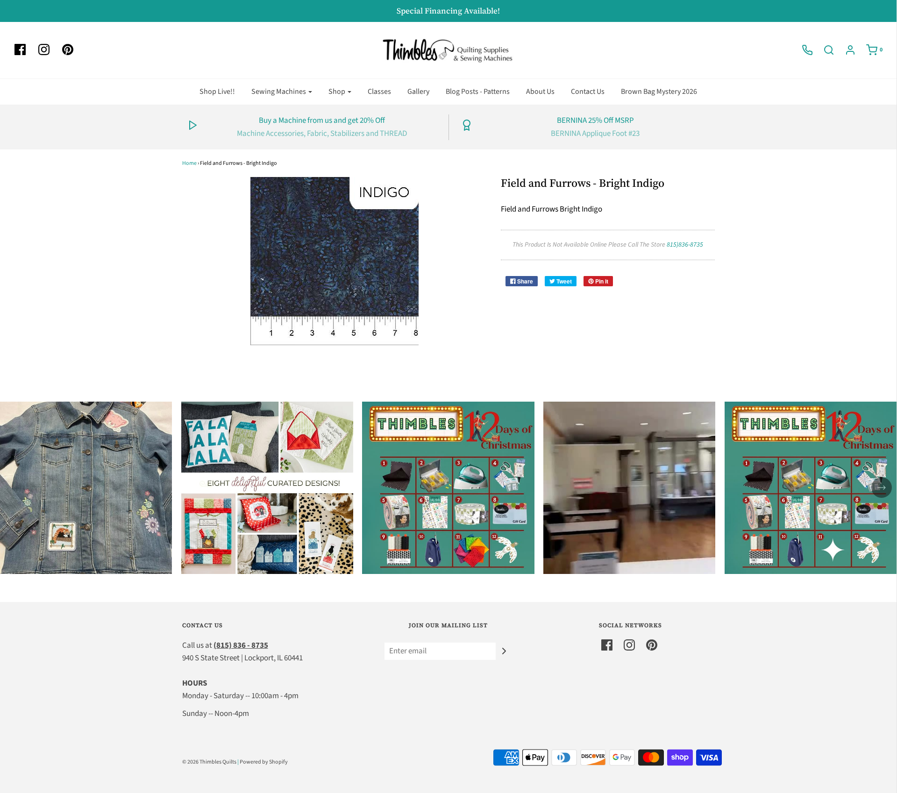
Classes (379, 91)
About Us (540, 91)
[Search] (824, 50)
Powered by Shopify (264, 762)
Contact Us (588, 91)
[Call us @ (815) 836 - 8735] (802, 50)
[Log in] (845, 50)
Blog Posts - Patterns (478, 91)
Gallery (418, 91)
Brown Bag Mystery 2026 (659, 91)
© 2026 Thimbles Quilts (209, 762)
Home (189, 163)
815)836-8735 (685, 244)
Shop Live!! (217, 91)
